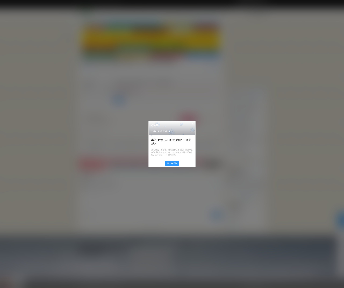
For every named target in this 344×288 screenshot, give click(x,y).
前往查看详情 (172, 163)
